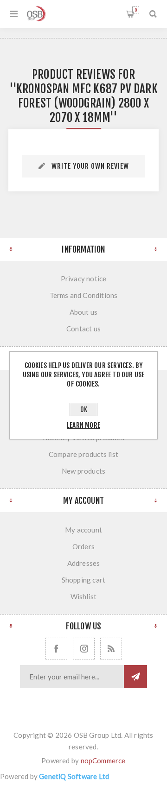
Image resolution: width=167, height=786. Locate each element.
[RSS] (111, 648)
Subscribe (135, 676)
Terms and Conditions (84, 295)
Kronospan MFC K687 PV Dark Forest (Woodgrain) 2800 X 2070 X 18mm (87, 103)
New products (83, 471)
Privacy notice (84, 278)
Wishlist (84, 596)
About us (84, 312)
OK (83, 409)
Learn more (83, 425)
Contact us (83, 328)
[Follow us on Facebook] (56, 648)
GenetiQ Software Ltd (74, 776)
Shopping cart (136, 10)
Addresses (83, 563)
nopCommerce (103, 760)
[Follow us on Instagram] (84, 648)
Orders (83, 546)
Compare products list (83, 454)
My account (83, 530)
